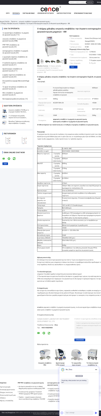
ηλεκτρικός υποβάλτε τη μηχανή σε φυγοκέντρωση (53, 310)
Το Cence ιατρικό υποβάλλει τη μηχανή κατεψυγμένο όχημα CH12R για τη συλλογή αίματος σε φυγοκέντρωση (92, 364)
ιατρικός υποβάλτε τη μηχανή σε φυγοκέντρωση (34, 21)
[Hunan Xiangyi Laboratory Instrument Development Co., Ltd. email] (4, 159)
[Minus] (96, 369)
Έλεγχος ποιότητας (64, 13)
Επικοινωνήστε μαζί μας (83, 13)
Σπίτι (8, 13)
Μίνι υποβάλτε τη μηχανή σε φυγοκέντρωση (12, 94)
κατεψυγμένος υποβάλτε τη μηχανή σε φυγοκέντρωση (15, 52)
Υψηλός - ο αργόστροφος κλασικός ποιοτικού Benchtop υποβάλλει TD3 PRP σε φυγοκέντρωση (32, 398)
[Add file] (62, 413)
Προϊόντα (16, 13)
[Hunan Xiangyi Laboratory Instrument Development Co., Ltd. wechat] (15, 159)
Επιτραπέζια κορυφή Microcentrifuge (15, 81)
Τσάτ (72, 67)
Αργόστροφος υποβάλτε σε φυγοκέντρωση (12, 70)
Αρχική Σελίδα (4, 21)
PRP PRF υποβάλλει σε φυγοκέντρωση (10, 46)
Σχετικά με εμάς (29, 13)
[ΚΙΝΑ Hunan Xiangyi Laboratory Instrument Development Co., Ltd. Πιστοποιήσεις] (8, 140)
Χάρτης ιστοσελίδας (6, 400)
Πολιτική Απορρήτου (8, 412)
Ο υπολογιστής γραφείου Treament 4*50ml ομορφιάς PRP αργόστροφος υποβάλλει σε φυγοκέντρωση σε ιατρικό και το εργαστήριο (32, 393)
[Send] (96, 413)
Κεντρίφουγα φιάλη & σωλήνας (13, 99)
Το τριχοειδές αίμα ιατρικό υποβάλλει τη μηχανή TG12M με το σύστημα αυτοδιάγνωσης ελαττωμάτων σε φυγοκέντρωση (76, 364)
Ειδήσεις (3, 398)
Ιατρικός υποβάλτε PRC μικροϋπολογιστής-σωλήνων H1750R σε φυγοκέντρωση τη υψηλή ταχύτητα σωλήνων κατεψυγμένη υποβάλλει (45, 364)
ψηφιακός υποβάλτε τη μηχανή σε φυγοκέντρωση (59, 307)
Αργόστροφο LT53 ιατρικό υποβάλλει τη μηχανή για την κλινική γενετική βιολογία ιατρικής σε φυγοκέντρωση (60, 364)
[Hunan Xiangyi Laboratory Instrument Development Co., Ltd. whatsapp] (10, 159)
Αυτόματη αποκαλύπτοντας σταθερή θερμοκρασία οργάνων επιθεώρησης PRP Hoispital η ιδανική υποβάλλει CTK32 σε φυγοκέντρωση (32, 388)
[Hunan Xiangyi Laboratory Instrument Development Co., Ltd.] (50, 9)
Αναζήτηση (90, 2)
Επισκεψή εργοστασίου (46, 13)
